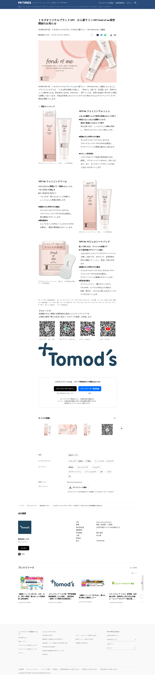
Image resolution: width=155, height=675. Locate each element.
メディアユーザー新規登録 (89, 389)
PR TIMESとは (22, 638)
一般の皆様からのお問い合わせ (108, 669)
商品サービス (73, 455)
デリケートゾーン (75, 472)
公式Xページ (110, 644)
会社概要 (21, 669)
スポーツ (108, 7)
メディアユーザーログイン (65, 389)
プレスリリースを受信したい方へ (27, 645)
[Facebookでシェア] (101, 35)
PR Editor (45, 654)
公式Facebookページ (113, 635)
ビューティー (60, 7)
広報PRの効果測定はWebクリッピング (53, 650)
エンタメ (51, 7)
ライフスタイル (83, 7)
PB (70, 476)
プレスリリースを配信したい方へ (27, 649)
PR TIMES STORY (47, 635)
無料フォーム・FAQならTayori (84, 639)
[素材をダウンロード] (111, 35)
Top (19, 7)
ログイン (129, 3)
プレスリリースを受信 (106, 3)
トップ (21, 505)
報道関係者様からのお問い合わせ (69, 669)
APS (101, 472)
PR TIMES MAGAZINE (48, 647)
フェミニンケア (82, 467)
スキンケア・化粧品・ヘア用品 (80, 461)
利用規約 (55, 669)
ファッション (71, 7)
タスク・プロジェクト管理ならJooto (86, 635)
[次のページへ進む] (121, 428)
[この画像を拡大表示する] (47, 429)
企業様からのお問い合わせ (89, 669)
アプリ (44, 7)
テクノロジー (27, 7)
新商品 (71, 467)
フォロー (24, 548)
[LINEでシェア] (105, 35)
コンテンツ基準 (45, 669)
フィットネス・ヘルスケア (104, 461)
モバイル (37, 7)
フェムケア (96, 467)
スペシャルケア (90, 472)
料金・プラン (22, 641)
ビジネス (94, 7)
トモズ (109, 472)
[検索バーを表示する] (135, 2)
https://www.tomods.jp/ (74, 482)
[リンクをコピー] (115, 35)
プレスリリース (31, 505)
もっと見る (133, 567)
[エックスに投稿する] (97, 35)
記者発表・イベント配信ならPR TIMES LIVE (54, 643)
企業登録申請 (119, 3)
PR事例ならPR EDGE (81, 643)
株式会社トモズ (44, 505)
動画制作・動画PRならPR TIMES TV (52, 639)
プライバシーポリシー (32, 669)
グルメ (101, 7)
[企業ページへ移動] (24, 528)
